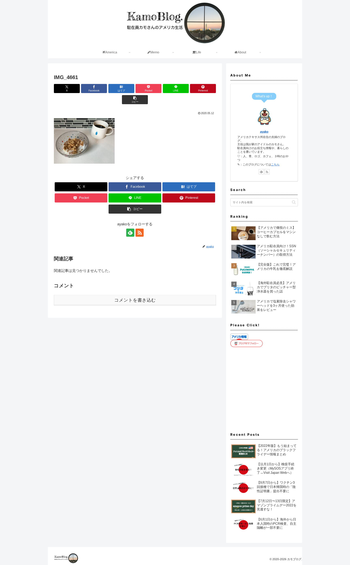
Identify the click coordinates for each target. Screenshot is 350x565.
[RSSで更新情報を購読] (140, 233)
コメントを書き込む (135, 300)
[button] (135, 99)
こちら (275, 164)
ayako (264, 131)
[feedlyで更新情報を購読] (130, 233)
